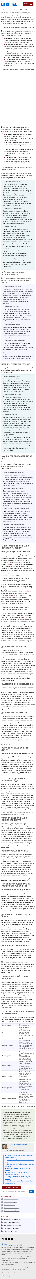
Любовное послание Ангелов (11, 1211)
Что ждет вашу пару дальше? (12, 1222)
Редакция (4, 1273)
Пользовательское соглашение (21, 1273)
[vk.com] (2, 1240)
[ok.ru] (9, 1240)
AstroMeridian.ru (14, 1243)
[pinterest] (6, 1240)
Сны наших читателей (11, 1187)
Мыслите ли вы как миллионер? (12, 1225)
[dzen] (11, 1240)
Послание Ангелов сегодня (11, 1208)
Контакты (10, 1273)
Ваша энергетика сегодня (11, 1199)
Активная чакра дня (9, 1205)
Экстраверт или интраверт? (11, 1228)
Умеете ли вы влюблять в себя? (12, 1219)
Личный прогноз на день (10, 1202)
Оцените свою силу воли (10, 1231)
